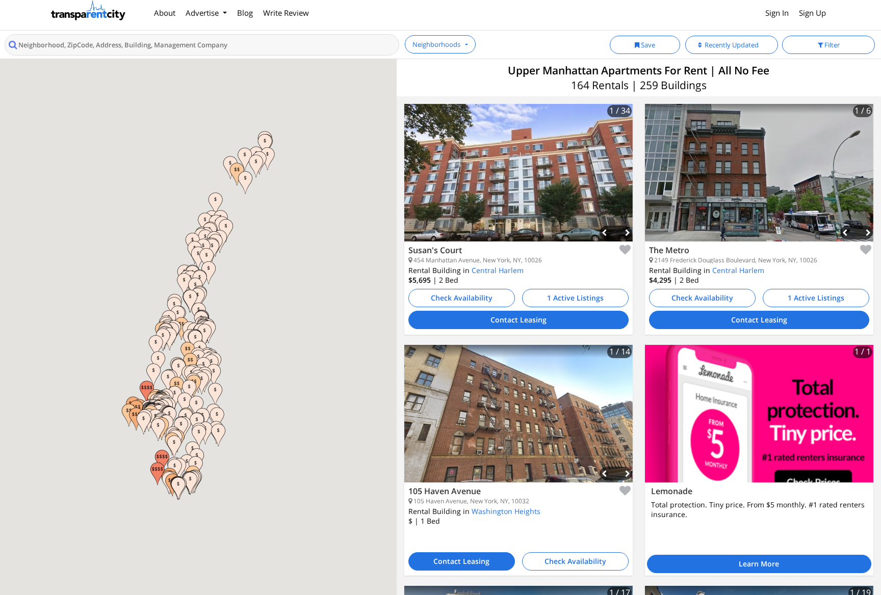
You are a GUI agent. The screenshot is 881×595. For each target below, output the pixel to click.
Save (647, 44)
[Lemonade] (759, 413)
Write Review (286, 13)
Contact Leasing (518, 319)
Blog (245, 13)
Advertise (203, 13)
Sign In (777, 13)
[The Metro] (759, 180)
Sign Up (812, 13)
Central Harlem (498, 270)
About (164, 13)
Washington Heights (506, 511)
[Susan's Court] (518, 180)
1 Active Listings (575, 298)
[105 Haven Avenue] (518, 421)
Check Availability (462, 298)
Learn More (759, 564)
